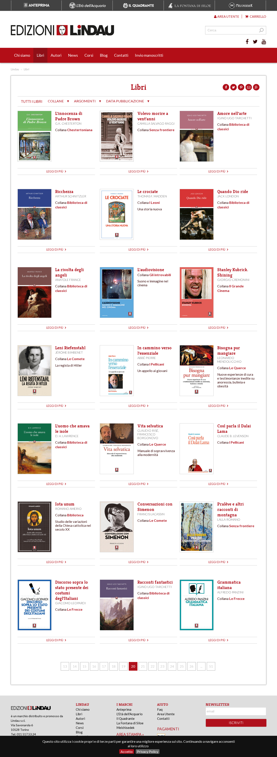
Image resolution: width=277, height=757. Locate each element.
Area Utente (166, 714)
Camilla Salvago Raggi (156, 123)
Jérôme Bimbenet (69, 352)
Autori (56, 55)
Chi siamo (22, 55)
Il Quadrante (125, 718)
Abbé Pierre (146, 358)
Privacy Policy (147, 751)
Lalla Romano (228, 519)
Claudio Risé (147, 430)
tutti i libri (31, 101)
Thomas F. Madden (152, 196)
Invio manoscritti (149, 55)
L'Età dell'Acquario (129, 714)
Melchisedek (125, 728)
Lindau (15, 69)
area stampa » (130, 734)
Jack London (228, 196)
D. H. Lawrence (67, 436)
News (73, 55)
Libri (40, 55)
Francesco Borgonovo (147, 436)
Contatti (121, 55)
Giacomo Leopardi (70, 603)
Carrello (257, 16)
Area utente (228, 16)
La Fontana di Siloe (129, 723)
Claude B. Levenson (232, 436)
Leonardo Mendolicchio (229, 359)
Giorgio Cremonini (233, 280)
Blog (104, 55)
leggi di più (55, 171)
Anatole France (68, 280)
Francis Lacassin (150, 514)
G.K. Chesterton (68, 123)
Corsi (88, 55)
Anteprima (123, 709)
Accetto (127, 751)
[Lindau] (94, 30)
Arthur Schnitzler (70, 196)
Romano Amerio (68, 509)
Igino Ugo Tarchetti (234, 118)
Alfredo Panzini (230, 592)
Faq (160, 709)
